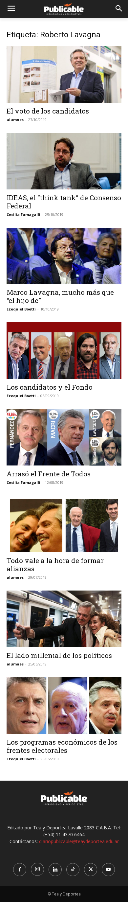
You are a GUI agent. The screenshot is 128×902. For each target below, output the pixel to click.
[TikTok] (72, 869)
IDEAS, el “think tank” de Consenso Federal (64, 201)
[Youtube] (108, 869)
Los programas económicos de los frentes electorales (62, 746)
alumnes (15, 119)
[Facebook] (19, 869)
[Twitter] (90, 869)
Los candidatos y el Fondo (50, 387)
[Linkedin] (55, 869)
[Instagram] (37, 869)
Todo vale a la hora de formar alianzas (55, 564)
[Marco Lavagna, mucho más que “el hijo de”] (64, 256)
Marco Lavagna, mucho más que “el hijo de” (60, 296)
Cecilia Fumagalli (23, 214)
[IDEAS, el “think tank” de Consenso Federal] (64, 161)
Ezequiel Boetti (21, 309)
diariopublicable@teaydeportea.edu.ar (79, 841)
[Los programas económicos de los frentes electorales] (64, 705)
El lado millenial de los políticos (59, 655)
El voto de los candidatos (48, 110)
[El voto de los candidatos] (64, 74)
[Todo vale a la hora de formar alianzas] (64, 524)
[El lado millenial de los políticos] (64, 619)
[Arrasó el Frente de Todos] (64, 437)
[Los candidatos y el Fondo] (64, 350)
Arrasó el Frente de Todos (49, 473)
